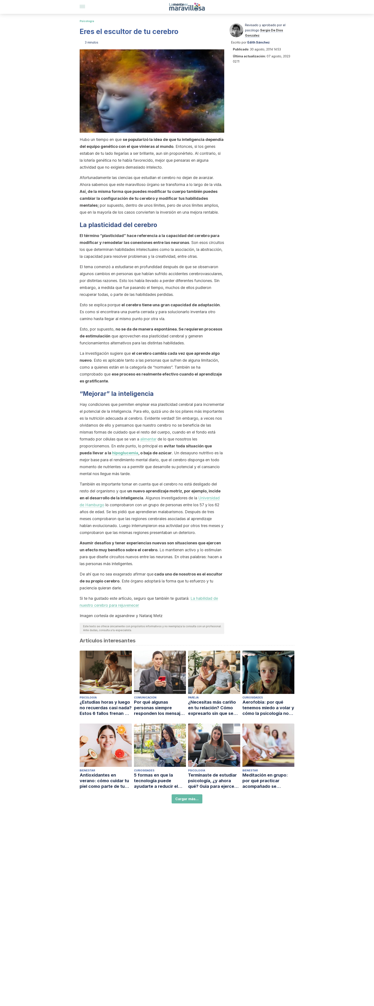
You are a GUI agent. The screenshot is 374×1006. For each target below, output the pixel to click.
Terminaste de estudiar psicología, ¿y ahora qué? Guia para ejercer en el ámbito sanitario (212, 780)
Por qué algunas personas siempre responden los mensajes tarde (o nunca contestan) (159, 708)
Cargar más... (187, 799)
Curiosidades (252, 697)
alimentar (148, 439)
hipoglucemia (125, 453)
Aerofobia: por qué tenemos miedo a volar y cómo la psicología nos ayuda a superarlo (268, 708)
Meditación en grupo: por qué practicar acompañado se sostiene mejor (265, 780)
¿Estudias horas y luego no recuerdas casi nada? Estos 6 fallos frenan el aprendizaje (106, 708)
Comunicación (145, 697)
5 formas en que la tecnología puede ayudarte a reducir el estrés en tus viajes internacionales (156, 780)
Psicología (87, 21)
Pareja (193, 697)
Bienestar (87, 770)
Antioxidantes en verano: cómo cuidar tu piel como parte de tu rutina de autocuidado (104, 780)
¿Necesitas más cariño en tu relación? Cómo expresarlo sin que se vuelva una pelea (212, 708)
